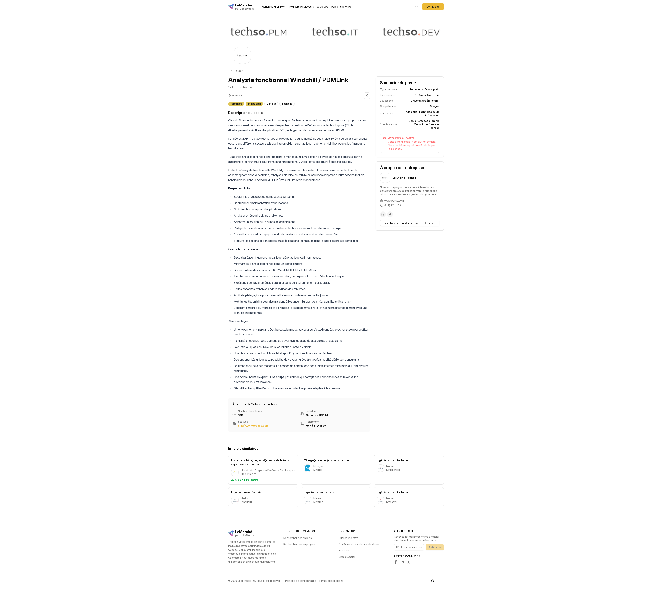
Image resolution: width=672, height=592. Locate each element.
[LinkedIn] (383, 214)
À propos (322, 6)
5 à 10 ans (433, 95)
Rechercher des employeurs (300, 544)
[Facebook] (390, 214)
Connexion (433, 6)
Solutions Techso (240, 87)
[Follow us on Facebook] (396, 562)
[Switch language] (432, 581)
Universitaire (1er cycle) (425, 100)
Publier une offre (341, 6)
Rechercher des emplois (298, 537)
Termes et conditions (331, 580)
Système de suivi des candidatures (359, 544)
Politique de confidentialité (300, 580)
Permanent (236, 103)
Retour (238, 70)
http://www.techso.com (253, 425)
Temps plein (254, 103)
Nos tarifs (344, 550)
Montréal (237, 95)
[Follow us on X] (408, 562)
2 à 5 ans (271, 103)
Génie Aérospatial (420, 120)
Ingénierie (287, 103)
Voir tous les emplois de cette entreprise (410, 222)
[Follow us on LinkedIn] (402, 562)
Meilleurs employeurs (301, 6)
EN (416, 6)
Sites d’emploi (347, 556)
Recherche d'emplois (273, 6)
